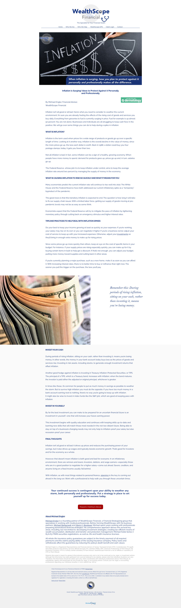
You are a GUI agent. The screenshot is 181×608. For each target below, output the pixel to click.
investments (122, 234)
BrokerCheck (89, 569)
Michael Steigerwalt (62, 525)
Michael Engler (52, 521)
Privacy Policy (62, 580)
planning (105, 475)
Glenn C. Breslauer (84, 525)
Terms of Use (54, 580)
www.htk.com (85, 573)
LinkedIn (100, 593)
